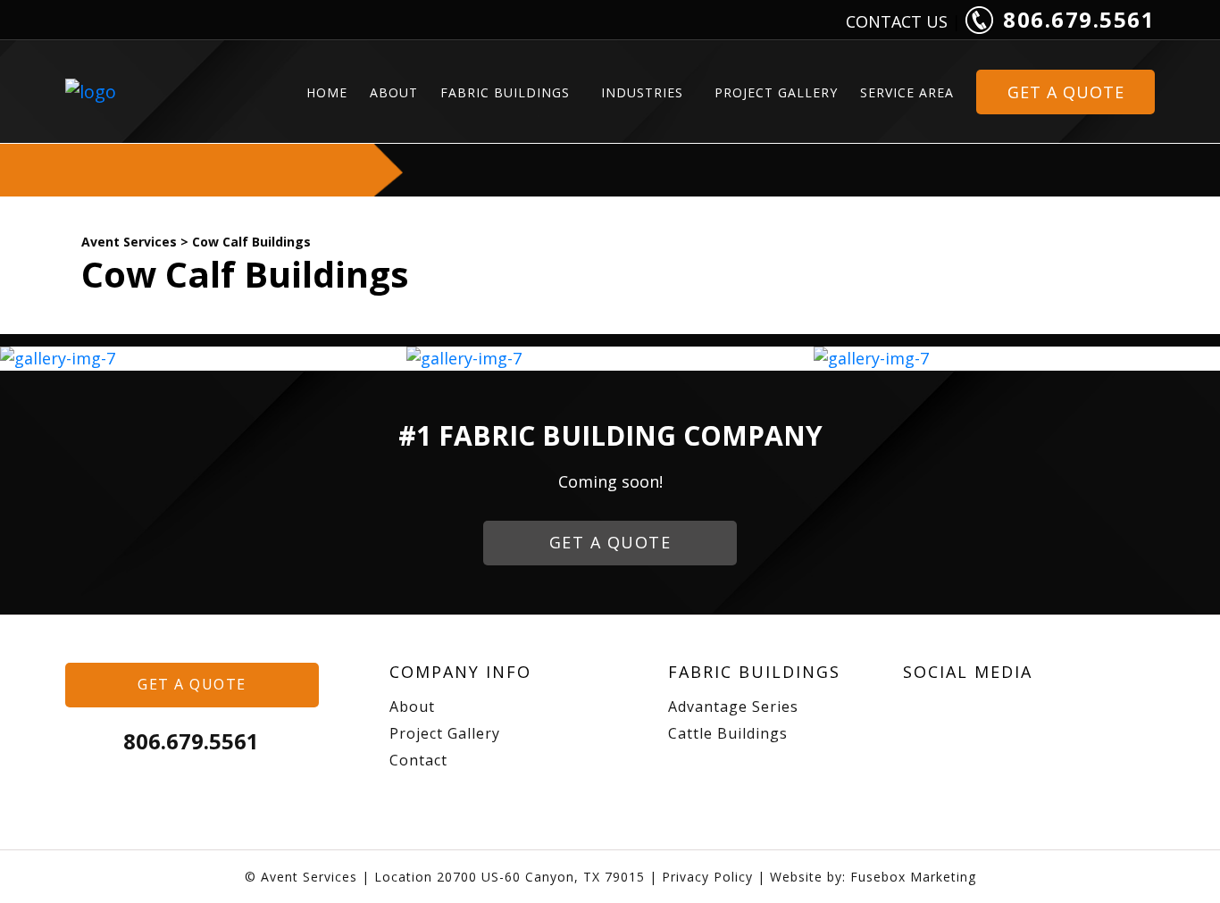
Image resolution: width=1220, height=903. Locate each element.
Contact (418, 760)
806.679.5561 (1076, 19)
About (394, 92)
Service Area (907, 92)
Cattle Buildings (728, 733)
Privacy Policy (707, 876)
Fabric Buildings (505, 92)
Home (326, 92)
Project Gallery (776, 92)
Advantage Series (733, 706)
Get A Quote (1065, 92)
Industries (642, 92)
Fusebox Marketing (913, 876)
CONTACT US (897, 21)
